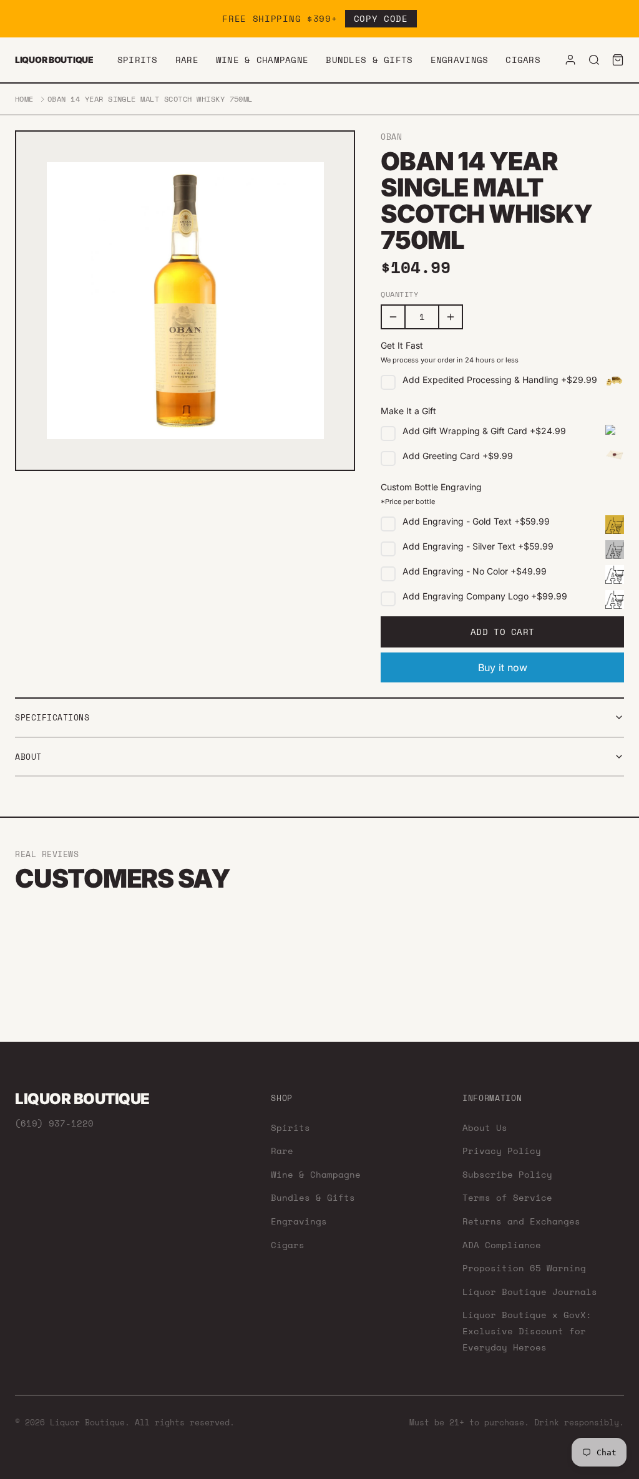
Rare (186, 59)
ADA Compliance (501, 1244)
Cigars (522, 59)
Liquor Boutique (54, 60)
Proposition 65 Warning (524, 1267)
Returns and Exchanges (521, 1221)
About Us (484, 1127)
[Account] (570, 60)
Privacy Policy (501, 1150)
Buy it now (502, 667)
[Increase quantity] (450, 316)
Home (24, 99)
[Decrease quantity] (393, 316)
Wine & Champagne (262, 59)
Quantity (399, 294)
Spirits (137, 59)
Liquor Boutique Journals (529, 1291)
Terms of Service (507, 1197)
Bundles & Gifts (369, 59)
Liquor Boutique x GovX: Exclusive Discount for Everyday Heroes (527, 1330)
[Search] (594, 60)
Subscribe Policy (507, 1174)
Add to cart (502, 631)
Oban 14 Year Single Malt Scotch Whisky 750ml (150, 99)
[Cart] (618, 60)
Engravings (460, 59)
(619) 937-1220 (54, 1123)
